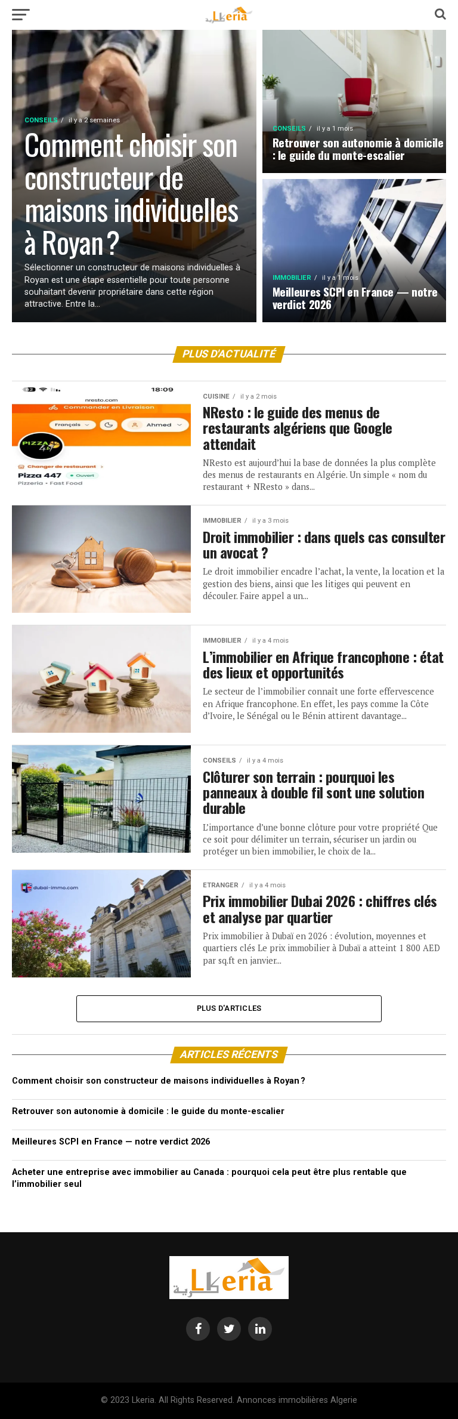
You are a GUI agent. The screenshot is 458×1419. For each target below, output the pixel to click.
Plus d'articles (229, 1008)
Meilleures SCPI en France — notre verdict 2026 (111, 1142)
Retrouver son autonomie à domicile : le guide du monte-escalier (148, 1111)
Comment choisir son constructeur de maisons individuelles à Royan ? (158, 1081)
